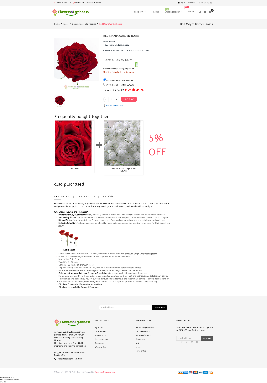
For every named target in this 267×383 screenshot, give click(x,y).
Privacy (138, 347)
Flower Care (140, 339)
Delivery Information (144, 335)
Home (57, 24)
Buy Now (129, 99)
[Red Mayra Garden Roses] (59, 100)
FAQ (137, 343)
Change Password (102, 339)
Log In (182, 3)
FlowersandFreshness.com (105, 372)
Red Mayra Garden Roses (110, 24)
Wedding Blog (100, 347)
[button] (109, 42)
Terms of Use (141, 351)
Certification (86, 196)
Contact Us (99, 343)
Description (62, 196)
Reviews (108, 196)
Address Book (100, 335)
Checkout (192, 3)
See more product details (117, 45)
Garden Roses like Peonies (84, 24)
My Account (99, 328)
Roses (66, 24)
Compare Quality (142, 331)
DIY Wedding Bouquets (145, 328)
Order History (100, 331)
